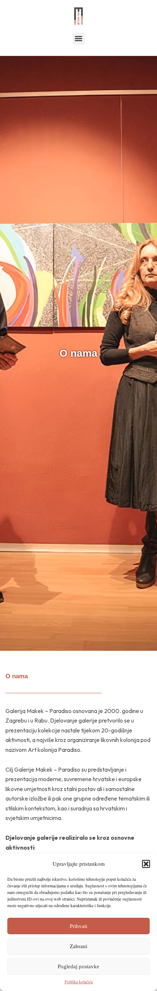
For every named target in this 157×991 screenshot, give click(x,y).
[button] (146, 864)
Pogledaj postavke (78, 966)
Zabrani (78, 946)
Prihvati (78, 926)
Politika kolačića (79, 981)
